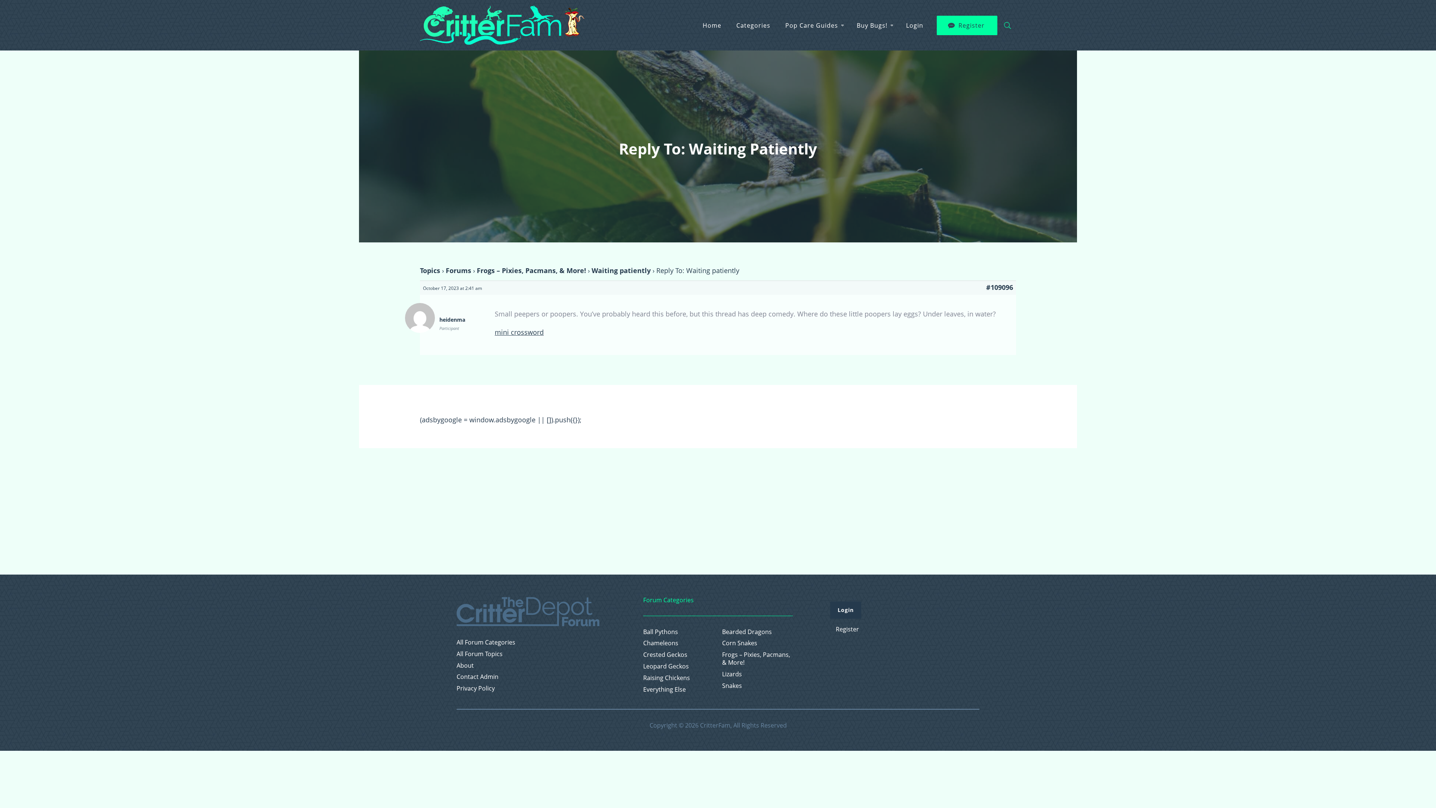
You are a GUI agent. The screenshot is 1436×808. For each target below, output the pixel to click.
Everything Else (664, 690)
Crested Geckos (665, 655)
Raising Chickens (666, 678)
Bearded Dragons (747, 632)
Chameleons (660, 643)
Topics (430, 270)
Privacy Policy (476, 688)
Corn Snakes (739, 643)
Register (971, 25)
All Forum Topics (480, 654)
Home (712, 25)
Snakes (732, 686)
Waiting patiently (621, 270)
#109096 (999, 287)
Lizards (732, 674)
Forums (458, 270)
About (465, 666)
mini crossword (519, 332)
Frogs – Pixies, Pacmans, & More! (531, 270)
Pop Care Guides (811, 25)
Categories (753, 25)
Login (914, 25)
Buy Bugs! (872, 25)
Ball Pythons (660, 632)
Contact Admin (477, 677)
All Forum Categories (486, 642)
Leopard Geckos (666, 666)
